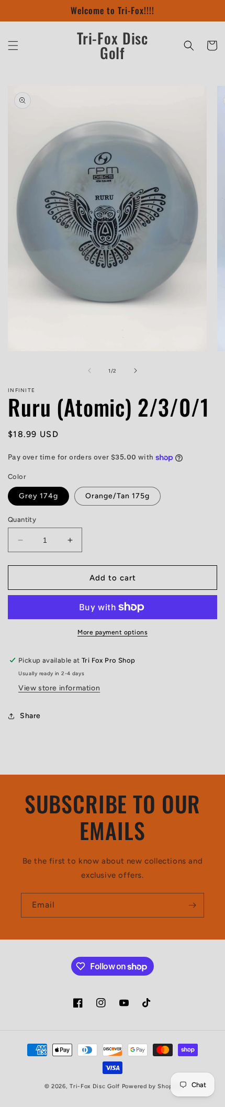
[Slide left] (89, 370)
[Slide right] (135, 370)
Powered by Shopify (151, 1086)
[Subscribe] (192, 905)
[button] (13, 45)
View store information (59, 688)
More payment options (112, 632)
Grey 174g (38, 495)
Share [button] (30, 715)
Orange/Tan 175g (117, 495)
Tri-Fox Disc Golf (96, 1086)
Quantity (22, 519)
